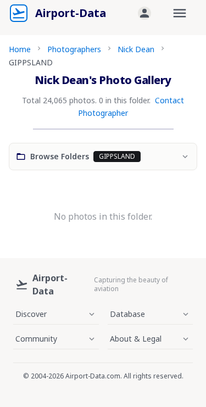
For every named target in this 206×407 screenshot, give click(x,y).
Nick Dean (136, 49)
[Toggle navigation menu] (179, 13)
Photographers (74, 49)
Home (20, 49)
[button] (144, 13)
